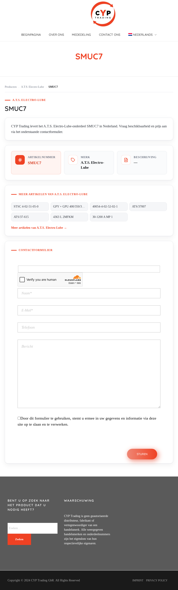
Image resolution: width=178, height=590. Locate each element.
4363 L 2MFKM (63, 217)
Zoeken (19, 539)
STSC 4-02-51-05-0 (26, 206)
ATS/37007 (139, 206)
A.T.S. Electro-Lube (32, 86)
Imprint (137, 580)
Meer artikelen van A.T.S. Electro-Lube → (39, 227)
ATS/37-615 (21, 217)
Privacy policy (157, 580)
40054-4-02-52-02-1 (105, 206)
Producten (11, 86)
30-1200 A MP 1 (102, 217)
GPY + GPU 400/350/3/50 (69, 206)
